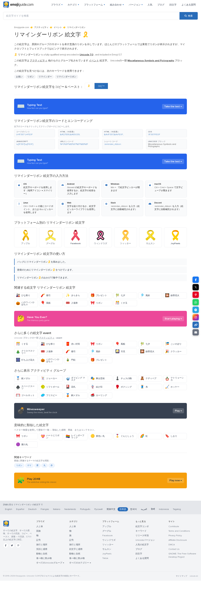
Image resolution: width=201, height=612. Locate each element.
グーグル (106, 531)
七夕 (120, 295)
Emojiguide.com (21, 27)
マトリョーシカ (174, 378)
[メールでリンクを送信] (196, 332)
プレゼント (98, 295)
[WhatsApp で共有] (196, 302)
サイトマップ (181, 576)
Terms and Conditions (179, 531)
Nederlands (70, 509)
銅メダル (73, 395)
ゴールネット (25, 395)
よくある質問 (189, 4)
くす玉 (121, 303)
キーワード (141, 531)
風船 (46, 303)
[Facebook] (5, 545)
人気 (150, 4)
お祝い (19, 76)
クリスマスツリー (25, 352)
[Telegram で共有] (196, 310)
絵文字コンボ (142, 526)
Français (45, 509)
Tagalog (177, 509)
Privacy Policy (175, 535)
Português (85, 509)
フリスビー (49, 395)
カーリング (98, 395)
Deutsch (32, 509)
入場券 (72, 303)
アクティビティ (41, 27)
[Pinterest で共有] (196, 295)
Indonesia (164, 509)
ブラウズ (56, 4)
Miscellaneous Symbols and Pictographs (162, 145)
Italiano (56, 509)
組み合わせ (117, 4)
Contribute (173, 526)
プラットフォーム (94, 4)
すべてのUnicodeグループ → (50, 562)
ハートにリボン (50, 436)
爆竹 (46, 295)
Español (20, 509)
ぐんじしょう (124, 436)
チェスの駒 (123, 378)
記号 (38, 540)
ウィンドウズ (109, 540)
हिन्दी (153, 509)
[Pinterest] (18, 545)
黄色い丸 (97, 436)
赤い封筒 (73, 344)
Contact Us (173, 549)
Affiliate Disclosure (177, 540)
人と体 (39, 526)
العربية (144, 509)
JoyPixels (106, 553)
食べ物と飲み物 (44, 558)
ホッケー (172, 387)
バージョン (136, 4)
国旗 (38, 531)
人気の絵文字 (142, 544)
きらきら (73, 295)
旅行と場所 (41, 544)
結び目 (96, 387)
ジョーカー (49, 378)
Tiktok (105, 558)
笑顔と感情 (41, 549)
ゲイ (29, 465)
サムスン (106, 549)
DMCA (171, 544)
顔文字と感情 (75, 549)
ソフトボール (50, 387)
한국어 (133, 509)
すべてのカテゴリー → (80, 562)
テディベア (148, 378)
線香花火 (172, 295)
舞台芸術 (97, 378)
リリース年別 (142, 535)
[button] (34, 133)
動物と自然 (41, 553)
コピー (101, 86)
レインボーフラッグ (75, 436)
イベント (58, 27)
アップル (106, 526)
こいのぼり (173, 344)
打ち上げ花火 (25, 360)
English (8, 509)
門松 (71, 360)
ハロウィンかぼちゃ (25, 303)
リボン (96, 303)
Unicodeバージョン (145, 540)
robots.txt (194, 576)
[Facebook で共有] (196, 280)
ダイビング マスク (75, 378)
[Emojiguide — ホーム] (6, 524)
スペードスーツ (25, 387)
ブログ (160, 4)
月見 (120, 351)
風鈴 (145, 295)
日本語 (123, 509)
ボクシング (123, 387)
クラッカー (173, 351)
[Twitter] (11, 545)
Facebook (107, 535)
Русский (98, 509)
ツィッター (107, 544)
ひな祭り (23, 295)
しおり (171, 436)
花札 (71, 387)
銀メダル (23, 378)
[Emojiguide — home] (18, 5)
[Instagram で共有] (196, 317)
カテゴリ (73, 4)
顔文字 (173, 4)
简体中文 (111, 509)
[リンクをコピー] (196, 325)
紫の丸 (22, 444)
